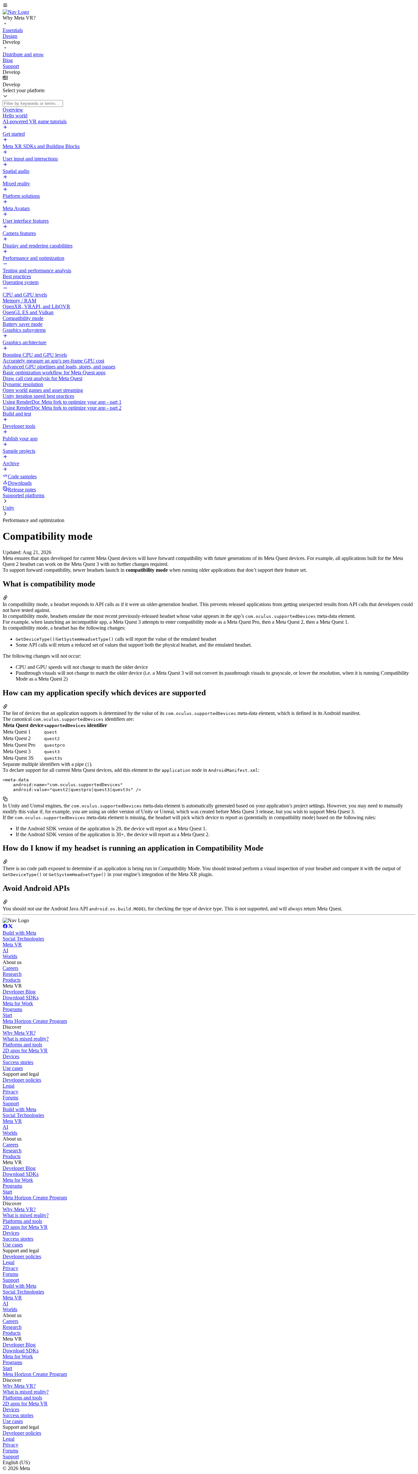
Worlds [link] (10, 956)
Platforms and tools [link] (22, 1044)
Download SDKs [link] (21, 997)
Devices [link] (11, 1056)
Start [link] (7, 1015)
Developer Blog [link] (19, 991)
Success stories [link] (18, 1062)
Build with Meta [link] (19, 933)
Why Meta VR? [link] (19, 1033)
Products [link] (12, 980)
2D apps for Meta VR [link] (25, 1050)
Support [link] (11, 1103)
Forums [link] (10, 1097)
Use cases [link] (13, 1068)
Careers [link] (10, 968)
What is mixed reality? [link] (26, 1039)
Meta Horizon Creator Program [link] (35, 1021)
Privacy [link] (10, 1091)
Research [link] (12, 974)
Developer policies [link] (22, 1080)
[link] (16, 12)
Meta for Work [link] (18, 1003)
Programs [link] (12, 1009)
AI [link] (5, 950)
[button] (209, 6)
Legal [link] (8, 1086)
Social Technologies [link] (23, 938)
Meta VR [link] (12, 944)
